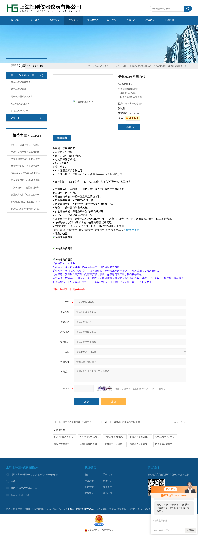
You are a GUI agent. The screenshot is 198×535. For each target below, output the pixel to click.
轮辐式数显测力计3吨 (115, 437)
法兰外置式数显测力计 (22, 82)
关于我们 (35, 20)
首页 (90, 66)
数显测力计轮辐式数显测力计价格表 (116, 444)
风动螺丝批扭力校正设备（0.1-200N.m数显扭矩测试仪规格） (29, 202)
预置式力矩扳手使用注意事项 (25, 194)
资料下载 (131, 20)
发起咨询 (190, 530)
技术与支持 (92, 20)
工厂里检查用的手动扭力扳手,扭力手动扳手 (130, 422)
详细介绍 (62, 137)
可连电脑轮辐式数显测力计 (90, 437)
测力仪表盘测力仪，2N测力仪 (77, 422)
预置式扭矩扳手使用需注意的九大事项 (29, 166)
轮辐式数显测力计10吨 (141, 437)
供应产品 (111, 20)
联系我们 (169, 20)
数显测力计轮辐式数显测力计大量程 (166, 444)
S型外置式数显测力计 (21, 104)
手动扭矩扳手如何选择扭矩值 (25, 152)
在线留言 (150, 20)
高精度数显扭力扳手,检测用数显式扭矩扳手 (29, 180)
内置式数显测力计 (19, 111)
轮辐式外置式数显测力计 (23, 96)
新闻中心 (54, 20)
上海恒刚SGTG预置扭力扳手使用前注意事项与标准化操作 (29, 187)
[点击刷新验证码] (104, 388)
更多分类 (15, 118)
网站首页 (15, 20)
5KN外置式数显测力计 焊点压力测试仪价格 (90, 444)
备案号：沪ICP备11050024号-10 (82, 509)
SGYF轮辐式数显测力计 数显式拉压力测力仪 (65, 437)
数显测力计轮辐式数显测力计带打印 (141, 444)
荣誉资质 (107, 487)
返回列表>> (179, 422)
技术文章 (89, 487)
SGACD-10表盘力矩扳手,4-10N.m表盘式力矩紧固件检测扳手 (29, 209)
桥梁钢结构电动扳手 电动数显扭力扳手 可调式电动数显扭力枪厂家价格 (29, 159)
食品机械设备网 (145, 509)
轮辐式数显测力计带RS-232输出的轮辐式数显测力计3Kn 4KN (65, 444)
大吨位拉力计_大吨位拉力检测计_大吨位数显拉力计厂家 (29, 145)
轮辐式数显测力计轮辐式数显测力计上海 (166, 437)
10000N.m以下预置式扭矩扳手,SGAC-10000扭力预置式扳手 (29, 173)
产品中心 (98, 66)
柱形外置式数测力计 (21, 89)
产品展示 (73, 20)
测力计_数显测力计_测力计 (25, 75)
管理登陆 (121, 509)
